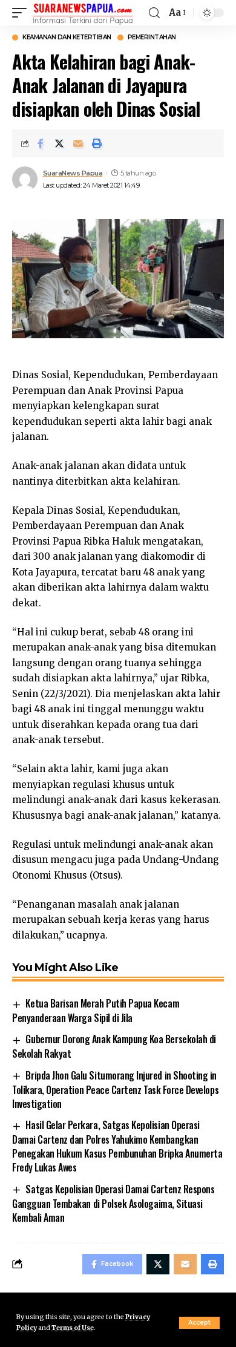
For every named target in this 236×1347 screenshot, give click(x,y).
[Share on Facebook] (40, 143)
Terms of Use (72, 1328)
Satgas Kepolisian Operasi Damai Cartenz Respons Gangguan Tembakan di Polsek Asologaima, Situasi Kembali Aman (113, 1203)
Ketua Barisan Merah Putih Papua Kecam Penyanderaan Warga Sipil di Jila (95, 1010)
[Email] (78, 143)
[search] (154, 13)
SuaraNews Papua (73, 173)
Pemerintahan (152, 37)
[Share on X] (59, 143)
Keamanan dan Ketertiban (66, 37)
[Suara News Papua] (83, 12)
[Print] (96, 143)
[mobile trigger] (22, 12)
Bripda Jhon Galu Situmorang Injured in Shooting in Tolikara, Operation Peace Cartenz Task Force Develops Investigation (115, 1089)
